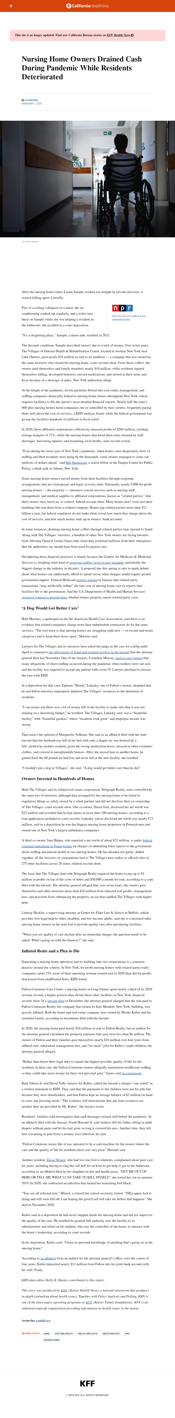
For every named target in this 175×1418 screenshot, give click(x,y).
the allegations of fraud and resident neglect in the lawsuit (89, 652)
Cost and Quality (64, 1334)
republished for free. (121, 319)
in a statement (131, 1073)
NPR (135, 315)
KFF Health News (118, 35)
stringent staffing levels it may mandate (96, 562)
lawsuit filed (56, 1000)
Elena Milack (56, 1159)
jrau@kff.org (43, 1320)
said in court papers (129, 657)
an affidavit (48, 1258)
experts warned (86, 579)
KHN (64, 1290)
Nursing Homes (52, 1340)
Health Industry (111, 1334)
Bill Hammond (76, 462)
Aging (47, 1334)
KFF (89, 1302)
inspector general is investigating (45, 597)
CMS (127, 1334)
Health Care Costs (87, 1334)
